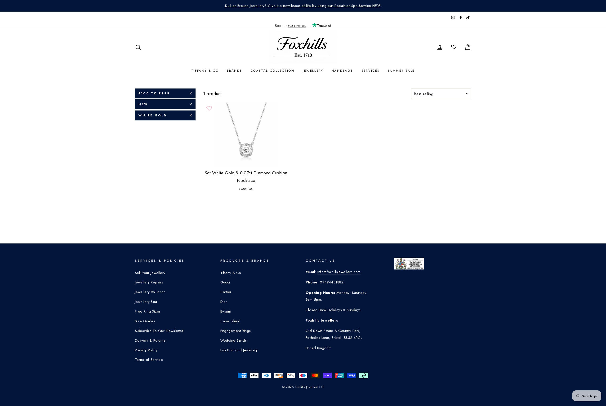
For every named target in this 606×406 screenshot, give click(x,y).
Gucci (225, 282)
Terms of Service (149, 359)
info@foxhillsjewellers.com (339, 271)
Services (370, 70)
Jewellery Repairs (149, 282)
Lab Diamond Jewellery (239, 350)
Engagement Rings (235, 330)
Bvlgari (225, 311)
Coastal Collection (272, 70)
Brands (234, 70)
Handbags (342, 70)
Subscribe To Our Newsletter (159, 330)
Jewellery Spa (146, 301)
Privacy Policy (146, 350)
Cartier (226, 292)
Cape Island (230, 321)
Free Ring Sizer (147, 311)
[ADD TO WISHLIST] (209, 108)
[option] (303, 5)
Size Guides (145, 321)
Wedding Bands (233, 340)
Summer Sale (401, 70)
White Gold (152, 115)
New (143, 104)
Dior (223, 301)
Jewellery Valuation (150, 292)
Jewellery (313, 70)
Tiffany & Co (204, 70)
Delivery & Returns (150, 340)
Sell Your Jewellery (150, 272)
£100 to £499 (154, 93)
